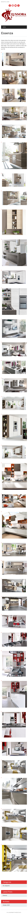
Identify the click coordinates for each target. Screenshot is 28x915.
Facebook (10, 5)
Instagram (13, 5)
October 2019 (6, 905)
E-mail (16, 6)
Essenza (5, 895)
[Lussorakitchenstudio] (14, 21)
